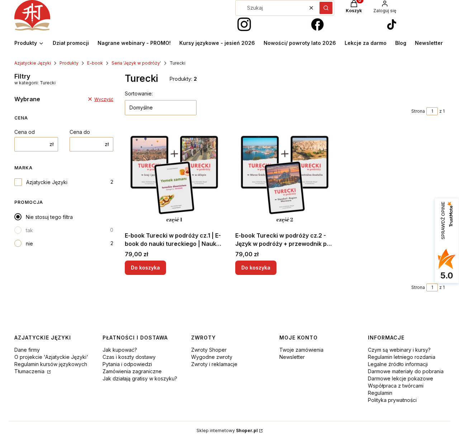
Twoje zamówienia (301, 350)
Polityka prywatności (392, 400)
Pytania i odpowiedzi (127, 364)
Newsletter (292, 357)
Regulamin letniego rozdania (401, 357)
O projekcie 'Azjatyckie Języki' (51, 357)
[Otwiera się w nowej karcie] (244, 25)
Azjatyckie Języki (32, 63)
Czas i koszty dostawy (129, 357)
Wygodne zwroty (211, 357)
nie (29, 243)
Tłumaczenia (30, 371)
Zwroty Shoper (209, 350)
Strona (418, 111)
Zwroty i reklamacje (214, 364)
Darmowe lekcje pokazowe (400, 378)
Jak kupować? (120, 350)
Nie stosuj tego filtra (49, 217)
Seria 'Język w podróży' (136, 63)
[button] (326, 8)
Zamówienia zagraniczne (132, 371)
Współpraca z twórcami (395, 386)
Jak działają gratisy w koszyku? (140, 378)
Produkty (69, 63)
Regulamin (380, 393)
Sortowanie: (139, 93)
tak (29, 230)
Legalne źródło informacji (398, 364)
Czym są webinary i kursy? (399, 350)
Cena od (24, 132)
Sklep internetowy (227, 430)
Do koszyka (145, 268)
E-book (95, 63)
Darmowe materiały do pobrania (406, 371)
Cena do (80, 132)
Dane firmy (27, 350)
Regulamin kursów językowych (50, 364)
